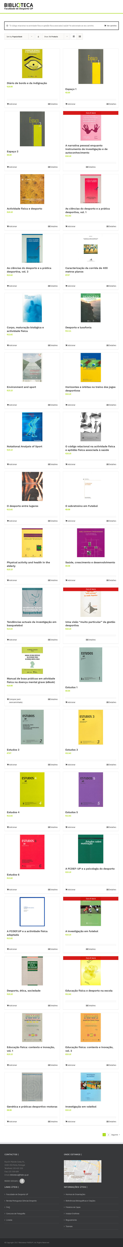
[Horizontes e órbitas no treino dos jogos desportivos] (90, 367)
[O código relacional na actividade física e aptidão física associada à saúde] (90, 427)
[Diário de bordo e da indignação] (32, 63)
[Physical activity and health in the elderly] (32, 543)
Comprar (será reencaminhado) (15, 701)
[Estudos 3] (90, 727)
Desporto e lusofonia (78, 327)
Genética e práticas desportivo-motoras (32, 1106)
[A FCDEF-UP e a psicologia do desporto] (90, 849)
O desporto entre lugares (22, 505)
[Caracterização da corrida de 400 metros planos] (90, 248)
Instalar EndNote (72, 1213)
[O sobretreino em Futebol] (90, 486)
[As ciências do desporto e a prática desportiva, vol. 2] (32, 248)
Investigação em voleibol (80, 1106)
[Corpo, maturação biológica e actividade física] (32, 308)
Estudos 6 (13, 874)
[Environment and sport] (32, 367)
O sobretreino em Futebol (81, 505)
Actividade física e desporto (24, 208)
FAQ (8, 1207)
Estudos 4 (13, 812)
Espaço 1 (70, 89)
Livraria (9, 1220)
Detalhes (54, 104)
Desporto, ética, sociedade (23, 990)
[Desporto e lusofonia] (90, 308)
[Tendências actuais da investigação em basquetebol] (32, 602)
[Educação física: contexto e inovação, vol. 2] (90, 1028)
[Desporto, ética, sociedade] (32, 971)
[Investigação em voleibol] (90, 1087)
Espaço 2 (12, 151)
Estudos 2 (13, 749)
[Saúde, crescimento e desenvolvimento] (90, 543)
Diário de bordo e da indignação (27, 83)
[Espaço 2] (32, 129)
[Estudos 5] (90, 790)
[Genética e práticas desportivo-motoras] (32, 1087)
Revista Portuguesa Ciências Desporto (21, 1201)
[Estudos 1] (90, 665)
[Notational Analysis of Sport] (32, 427)
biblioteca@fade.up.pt (19, 1175)
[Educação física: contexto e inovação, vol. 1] (32, 1028)
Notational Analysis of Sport (24, 446)
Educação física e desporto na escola (88, 990)
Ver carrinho (112, 25)
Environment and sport (21, 386)
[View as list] (80, 36)
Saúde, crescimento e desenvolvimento (90, 562)
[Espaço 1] (90, 66)
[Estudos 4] (32, 790)
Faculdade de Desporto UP (17, 1194)
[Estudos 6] (32, 852)
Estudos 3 (71, 749)
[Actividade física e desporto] (32, 189)
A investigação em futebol (81, 931)
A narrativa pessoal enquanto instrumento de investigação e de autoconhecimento (86, 149)
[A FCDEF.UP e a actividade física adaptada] (32, 912)
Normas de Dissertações (75, 1194)
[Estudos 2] (32, 727)
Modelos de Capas (73, 1207)
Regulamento (71, 1220)
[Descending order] (38, 37)
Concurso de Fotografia (15, 1213)
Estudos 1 (71, 687)
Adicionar (13, 104)
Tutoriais (69, 1226)
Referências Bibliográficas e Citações (80, 1201)
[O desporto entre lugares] (32, 486)
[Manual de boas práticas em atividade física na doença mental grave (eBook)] (32, 660)
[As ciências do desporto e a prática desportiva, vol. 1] (90, 189)
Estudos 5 (71, 812)
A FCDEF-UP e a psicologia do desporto (90, 868)
